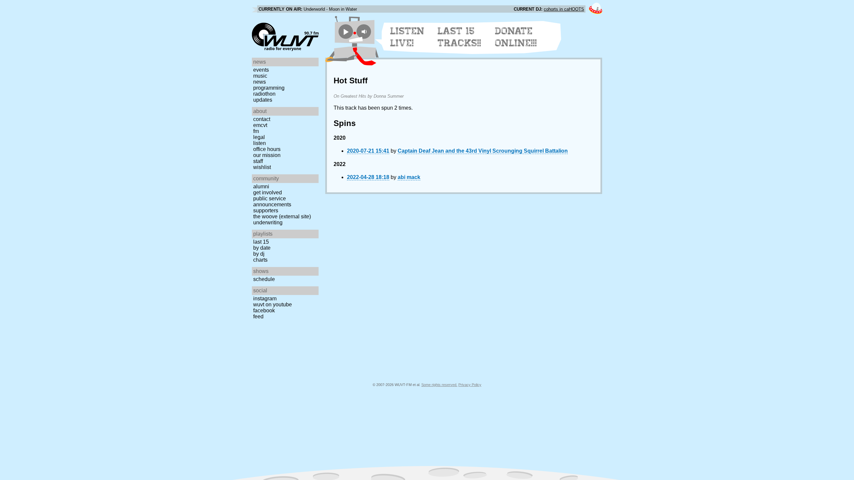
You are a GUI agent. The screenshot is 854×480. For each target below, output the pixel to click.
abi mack (409, 177)
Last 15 (261, 242)
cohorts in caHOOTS (564, 9)
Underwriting (268, 222)
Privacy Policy (469, 385)
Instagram (265, 298)
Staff (258, 161)
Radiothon (264, 94)
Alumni (261, 186)
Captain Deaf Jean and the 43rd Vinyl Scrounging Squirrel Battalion (483, 151)
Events (261, 70)
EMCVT (260, 125)
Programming (269, 88)
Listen (259, 143)
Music (260, 76)
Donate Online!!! (516, 37)
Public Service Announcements (272, 201)
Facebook (264, 310)
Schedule (264, 279)
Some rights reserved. (439, 385)
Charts (260, 260)
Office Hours (267, 149)
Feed (258, 316)
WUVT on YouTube (272, 304)
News (259, 82)
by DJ (259, 254)
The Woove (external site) (282, 216)
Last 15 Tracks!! (459, 37)
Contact (261, 119)
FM (256, 131)
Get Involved (267, 192)
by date (262, 248)
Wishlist (262, 167)
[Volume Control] (364, 31)
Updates (262, 100)
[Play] (345, 31)
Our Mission (267, 155)
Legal (259, 137)
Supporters (265, 210)
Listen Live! (407, 37)
